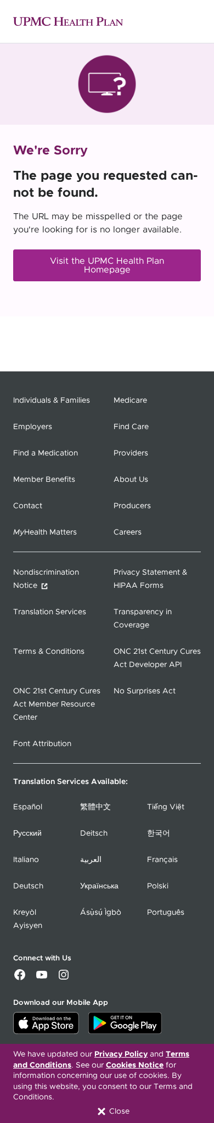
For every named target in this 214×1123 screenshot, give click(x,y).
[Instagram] (63, 978)
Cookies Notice (135, 1065)
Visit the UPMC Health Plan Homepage (107, 265)
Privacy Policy (121, 1054)
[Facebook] (19, 978)
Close (118, 1111)
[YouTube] (41, 978)
